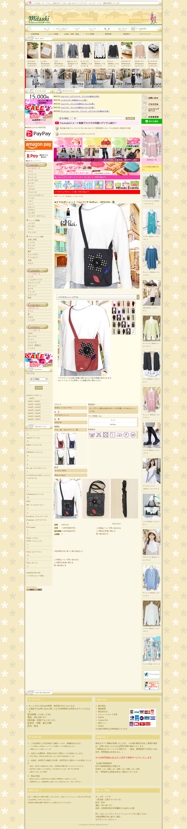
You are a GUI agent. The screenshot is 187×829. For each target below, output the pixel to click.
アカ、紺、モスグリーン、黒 (66, 430)
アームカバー (33, 257)
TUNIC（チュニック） (34, 541)
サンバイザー (33, 254)
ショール (31, 242)
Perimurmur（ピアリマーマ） (36, 520)
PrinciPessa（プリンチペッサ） (37, 516)
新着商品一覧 (152, 160)
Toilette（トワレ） (32, 538)
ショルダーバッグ (35, 280)
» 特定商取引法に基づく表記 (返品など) (68, 551)
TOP (55, 196)
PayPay (101, 717)
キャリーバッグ (34, 283)
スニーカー (32, 232)
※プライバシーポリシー (105, 820)
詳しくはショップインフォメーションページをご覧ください (121, 814)
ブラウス (31, 189)
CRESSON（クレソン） (35, 452)
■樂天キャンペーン (33, 161)
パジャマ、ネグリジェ (37, 216)
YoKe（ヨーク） (32, 563)
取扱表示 (126, 34)
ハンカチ (31, 320)
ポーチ (30, 289)
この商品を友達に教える (106, 531)
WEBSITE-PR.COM (33, 573)
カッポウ (31, 213)
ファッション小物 (36, 237)
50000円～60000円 (34, 416)
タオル (30, 317)
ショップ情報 (53, 34)
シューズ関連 (34, 220)
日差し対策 (32, 239)
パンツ (30, 204)
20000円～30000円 (34, 407)
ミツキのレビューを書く (35, 576)
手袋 (29, 260)
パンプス (31, 223)
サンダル (31, 226)
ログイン (38, 123)
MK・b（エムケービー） (35, 505)
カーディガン (33, 180)
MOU (28, 501)
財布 (29, 298)
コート (30, 171)
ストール (31, 245)
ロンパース (32, 336)
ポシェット (32, 286)
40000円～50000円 (34, 413)
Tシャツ (31, 186)
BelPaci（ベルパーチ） (75, 196)
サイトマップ (145, 34)
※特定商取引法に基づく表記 (107, 817)
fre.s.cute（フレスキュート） (36, 468)
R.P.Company (30, 527)
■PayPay (28, 139)
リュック (31, 292)
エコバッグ (32, 295)
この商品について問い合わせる (108, 528)
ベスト (30, 201)
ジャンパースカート (36, 195)
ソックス (31, 348)
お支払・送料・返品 (71, 34)
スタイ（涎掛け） (35, 345)
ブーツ (30, 229)
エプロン (31, 210)
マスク (30, 263)
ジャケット (32, 174)
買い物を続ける (102, 534)
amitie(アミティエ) (33, 438)
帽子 (29, 251)
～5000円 (31, 398)
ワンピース (32, 192)
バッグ (61, 196)
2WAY (30, 333)
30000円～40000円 (34, 410)
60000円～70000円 (34, 419)
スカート (31, 207)
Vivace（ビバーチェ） (34, 552)
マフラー (31, 248)
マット (30, 311)
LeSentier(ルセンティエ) (35, 494)
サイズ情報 (90, 34)
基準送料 (108, 34)
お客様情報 (35, 34)
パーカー (31, 198)
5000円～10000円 (34, 401)
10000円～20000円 (34, 404)
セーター (31, 183)
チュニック (32, 177)
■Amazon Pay (30, 151)
